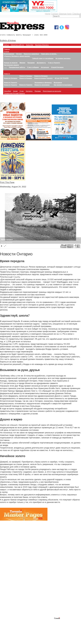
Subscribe (29, 45)
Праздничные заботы (17, 67)
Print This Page (7, 182)
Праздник (31, 63)
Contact (54, 13)
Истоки (19, 54)
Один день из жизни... (49, 54)
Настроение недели (11, 65)
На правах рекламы (63, 58)
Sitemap (63, 13)
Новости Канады (25, 76)
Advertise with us (8, 606)
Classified (7, 91)
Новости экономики (42, 85)
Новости (7, 74)
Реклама (38, 91)
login (69, 13)
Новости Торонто (10, 82)
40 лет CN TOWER (62, 78)
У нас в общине (33, 67)
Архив (15, 91)
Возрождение (9, 54)
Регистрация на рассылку (52, 91)
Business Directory (42, 45)
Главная (7, 49)
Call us (6, 45)
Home (47, 13)
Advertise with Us (17, 45)
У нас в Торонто (54, 63)
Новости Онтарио (10, 78)
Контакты (29, 91)
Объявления (6, 586)
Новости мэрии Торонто (43, 78)
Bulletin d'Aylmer (8, 40)
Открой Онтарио (57, 67)
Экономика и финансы (43, 82)
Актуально (45, 67)
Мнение (22, 63)
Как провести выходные (63, 85)
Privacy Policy (9, 621)
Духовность (41, 63)
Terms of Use (2, 621)
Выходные (58, 82)
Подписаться (6, 579)
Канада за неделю (10, 63)
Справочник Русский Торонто (14, 93)
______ (7, 58)
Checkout (76, 13)
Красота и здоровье (31, 54)
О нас (22, 91)
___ (5, 67)
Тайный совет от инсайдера (42, 58)
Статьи (6, 51)
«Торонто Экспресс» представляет (17, 56)
